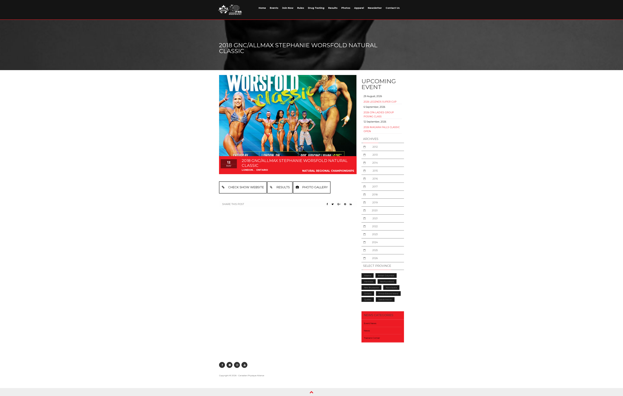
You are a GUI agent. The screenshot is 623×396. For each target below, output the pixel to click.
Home (262, 7)
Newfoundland (387, 281)
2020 (375, 210)
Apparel (359, 7)
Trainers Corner (372, 338)
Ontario (368, 293)
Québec (367, 299)
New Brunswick (371, 287)
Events (274, 7)
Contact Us (393, 7)
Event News (370, 323)
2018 (375, 194)
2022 (375, 226)
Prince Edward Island (388, 293)
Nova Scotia (391, 287)
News (367, 330)
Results (332, 7)
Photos (345, 7)
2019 (375, 202)
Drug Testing (316, 7)
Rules (300, 7)
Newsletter (375, 7)
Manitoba (368, 281)
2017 (375, 186)
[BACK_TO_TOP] (311, 392)
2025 (375, 250)
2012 (375, 146)
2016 (375, 178)
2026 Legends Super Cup (380, 101)
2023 (375, 234)
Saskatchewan (385, 299)
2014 (375, 162)
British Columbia (386, 275)
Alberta (367, 275)
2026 (375, 258)
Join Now (287, 7)
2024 (375, 242)
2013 (375, 154)
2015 (375, 170)
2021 (375, 218)
